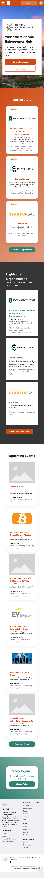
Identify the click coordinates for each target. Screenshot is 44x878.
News (25, 819)
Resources (27, 805)
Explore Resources (20, 62)
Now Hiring (27, 845)
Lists (25, 826)
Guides (25, 835)
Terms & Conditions (9, 839)
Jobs (25, 816)
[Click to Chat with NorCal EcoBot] (39, 868)
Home (4, 833)
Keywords (26, 829)
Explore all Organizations (22, 250)
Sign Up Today (22, 784)
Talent (25, 848)
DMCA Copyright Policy (30, 866)
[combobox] (29, 3)
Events (25, 814)
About (4, 836)
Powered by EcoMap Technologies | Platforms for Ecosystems (25, 858)
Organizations (28, 808)
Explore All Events (22, 744)
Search (25, 832)
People (25, 811)
